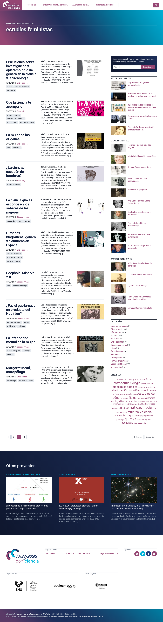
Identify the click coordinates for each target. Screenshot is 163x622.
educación (150, 390)
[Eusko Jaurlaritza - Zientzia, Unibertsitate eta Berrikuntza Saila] (101, 586)
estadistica (124, 394)
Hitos (113, 348)
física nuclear (141, 398)
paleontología (136, 415)
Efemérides (116, 332)
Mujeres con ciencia (109, 553)
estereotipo (133, 394)
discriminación (119, 390)
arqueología (130, 379)
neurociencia (122, 415)
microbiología (121, 412)
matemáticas (131, 407)
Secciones (50, 553)
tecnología (127, 422)
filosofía (125, 398)
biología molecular (147, 383)
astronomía (121, 383)
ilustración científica (148, 401)
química (131, 419)
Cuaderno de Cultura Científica (23, 474)
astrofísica (146, 379)
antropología (120, 380)
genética (150, 397)
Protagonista (116, 357)
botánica (132, 386)
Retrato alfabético (119, 361)
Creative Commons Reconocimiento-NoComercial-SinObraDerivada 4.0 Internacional (72, 617)
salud (139, 419)
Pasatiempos (117, 351)
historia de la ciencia (130, 401)
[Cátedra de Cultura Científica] (27, 586)
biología (135, 383)
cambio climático (143, 387)
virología (136, 423)
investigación (116, 408)
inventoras (150, 404)
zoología (142, 423)
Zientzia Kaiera (67, 474)
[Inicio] (11, 5)
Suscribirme (148, 67)
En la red (114, 338)
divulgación (133, 390)
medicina (149, 408)
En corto (114, 335)
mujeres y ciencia (139, 412)
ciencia (152, 387)
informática (118, 404)
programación (147, 416)
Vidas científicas (118, 364)
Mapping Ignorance (121, 474)
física (133, 398)
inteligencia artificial (138, 404)
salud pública (146, 420)
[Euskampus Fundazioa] (65, 586)
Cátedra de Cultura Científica (77, 553)
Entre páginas (117, 342)
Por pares (115, 354)
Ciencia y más (117, 329)
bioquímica (119, 386)
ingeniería (127, 404)
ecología (141, 390)
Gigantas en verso (119, 345)
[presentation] (134, 85)
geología (115, 401)
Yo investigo (116, 367)
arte (139, 379)
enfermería (117, 394)
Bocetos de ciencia (119, 326)
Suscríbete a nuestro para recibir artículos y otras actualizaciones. (133, 60)
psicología (120, 420)
